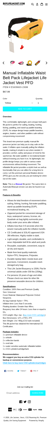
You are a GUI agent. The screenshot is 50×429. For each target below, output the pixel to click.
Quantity (39, 99)
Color (5, 99)
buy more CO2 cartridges (34, 315)
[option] (12, 63)
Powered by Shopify (36, 421)
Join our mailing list (25, 387)
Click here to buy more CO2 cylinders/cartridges (24, 363)
